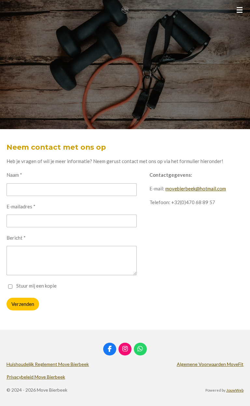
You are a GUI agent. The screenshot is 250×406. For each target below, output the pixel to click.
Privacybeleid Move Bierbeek (36, 377)
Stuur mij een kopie (36, 286)
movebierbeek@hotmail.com (195, 188)
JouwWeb (234, 390)
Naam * (14, 175)
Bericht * (16, 238)
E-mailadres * (21, 206)
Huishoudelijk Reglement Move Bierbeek (48, 364)
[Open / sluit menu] (239, 9)
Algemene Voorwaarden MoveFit (210, 364)
